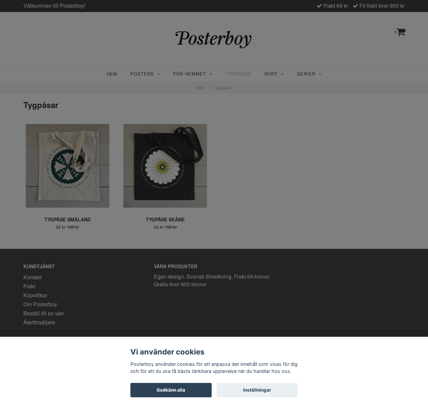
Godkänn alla (170, 390)
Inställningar (257, 390)
